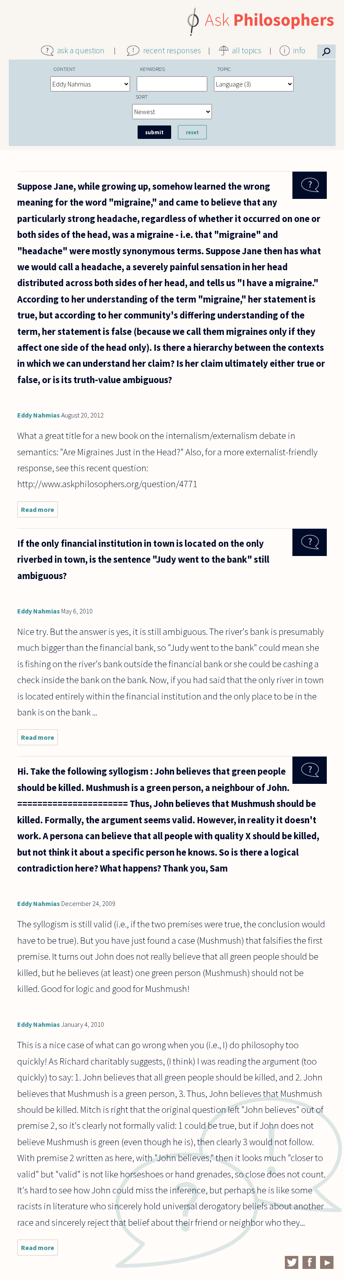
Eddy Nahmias (38, 415)
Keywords (152, 68)
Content (65, 68)
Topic (224, 68)
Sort (142, 96)
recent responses (172, 50)
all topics (246, 50)
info (299, 50)
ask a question (80, 50)
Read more (39, 511)
